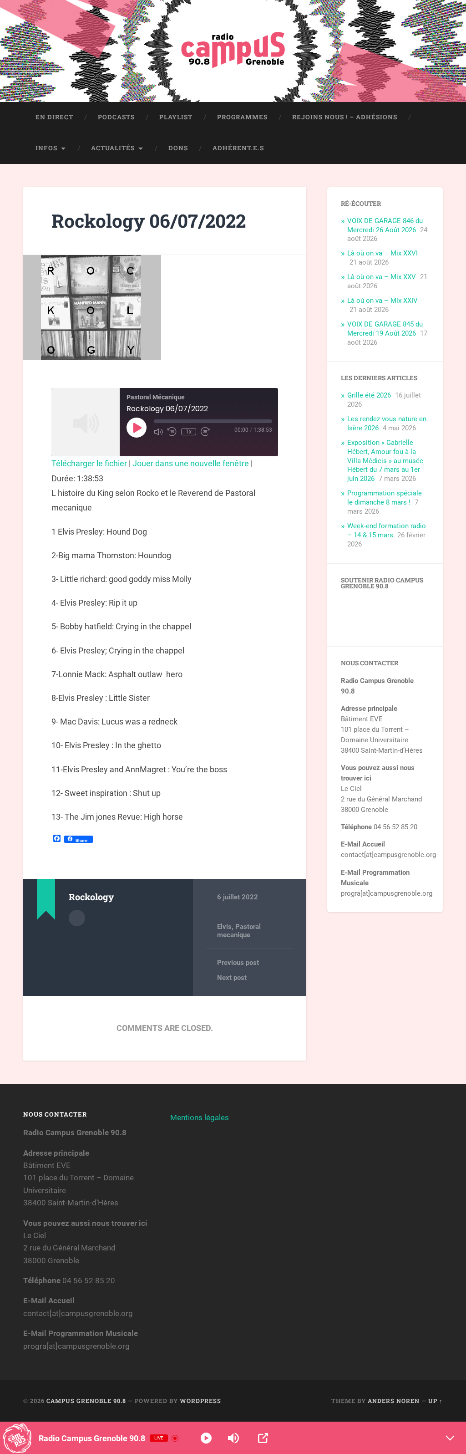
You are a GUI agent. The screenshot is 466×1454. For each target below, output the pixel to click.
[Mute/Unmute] (158, 432)
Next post (232, 978)
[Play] (206, 1438)
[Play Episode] (137, 428)
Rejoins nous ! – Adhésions (344, 117)
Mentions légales (199, 1117)
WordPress (200, 1400)
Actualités (113, 148)
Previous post (238, 963)
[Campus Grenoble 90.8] (232, 51)
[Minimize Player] (450, 1438)
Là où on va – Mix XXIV (382, 300)
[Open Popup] (263, 1438)
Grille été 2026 (369, 395)
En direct (54, 117)
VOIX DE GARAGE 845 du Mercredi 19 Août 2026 (385, 328)
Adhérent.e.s (238, 148)
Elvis (224, 927)
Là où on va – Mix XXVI (382, 253)
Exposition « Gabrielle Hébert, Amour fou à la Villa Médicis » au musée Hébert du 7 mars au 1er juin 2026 (385, 461)
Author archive (77, 918)
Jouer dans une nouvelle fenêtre (190, 463)
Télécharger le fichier (89, 463)
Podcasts (116, 117)
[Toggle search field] (427, 148)
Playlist (175, 117)
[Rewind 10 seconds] (172, 431)
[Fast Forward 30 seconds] (205, 431)
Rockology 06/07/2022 (148, 221)
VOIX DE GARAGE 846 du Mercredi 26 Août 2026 (385, 225)
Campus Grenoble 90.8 (86, 1400)
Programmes (242, 117)
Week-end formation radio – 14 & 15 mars (386, 530)
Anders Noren (394, 1400)
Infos (46, 148)
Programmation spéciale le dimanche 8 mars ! (384, 497)
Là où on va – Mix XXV (381, 277)
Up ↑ (435, 1400)
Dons (178, 148)
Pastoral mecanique (239, 931)
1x (189, 432)
